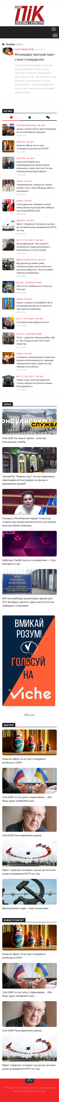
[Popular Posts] (29, 117)
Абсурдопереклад (26, 125)
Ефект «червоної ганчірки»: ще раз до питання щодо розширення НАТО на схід (36, 227)
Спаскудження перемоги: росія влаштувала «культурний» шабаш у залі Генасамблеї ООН (35, 207)
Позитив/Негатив (24, 49)
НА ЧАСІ (41, 125)
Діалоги (20, 158)
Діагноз (20, 142)
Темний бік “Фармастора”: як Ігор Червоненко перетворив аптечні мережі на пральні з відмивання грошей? (28, 480)
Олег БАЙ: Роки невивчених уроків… (23, 835)
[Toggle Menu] (55, 35)
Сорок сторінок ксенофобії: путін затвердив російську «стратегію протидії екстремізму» (34, 305)
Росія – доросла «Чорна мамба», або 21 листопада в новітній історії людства (35, 340)
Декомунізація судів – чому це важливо (25, 908)
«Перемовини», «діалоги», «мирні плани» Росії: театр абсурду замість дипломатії (35, 187)
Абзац (19, 181)
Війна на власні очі (26, 260)
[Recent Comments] (48, 117)
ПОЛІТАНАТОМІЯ (34, 282)
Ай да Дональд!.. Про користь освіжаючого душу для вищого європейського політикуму (33, 246)
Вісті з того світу (25, 240)
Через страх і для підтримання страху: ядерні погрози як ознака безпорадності (34, 383)
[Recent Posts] (11, 117)
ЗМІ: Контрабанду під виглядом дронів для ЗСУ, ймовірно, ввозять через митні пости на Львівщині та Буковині (28, 602)
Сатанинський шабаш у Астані (32, 322)
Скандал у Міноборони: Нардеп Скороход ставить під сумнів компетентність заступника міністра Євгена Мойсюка (29, 522)
